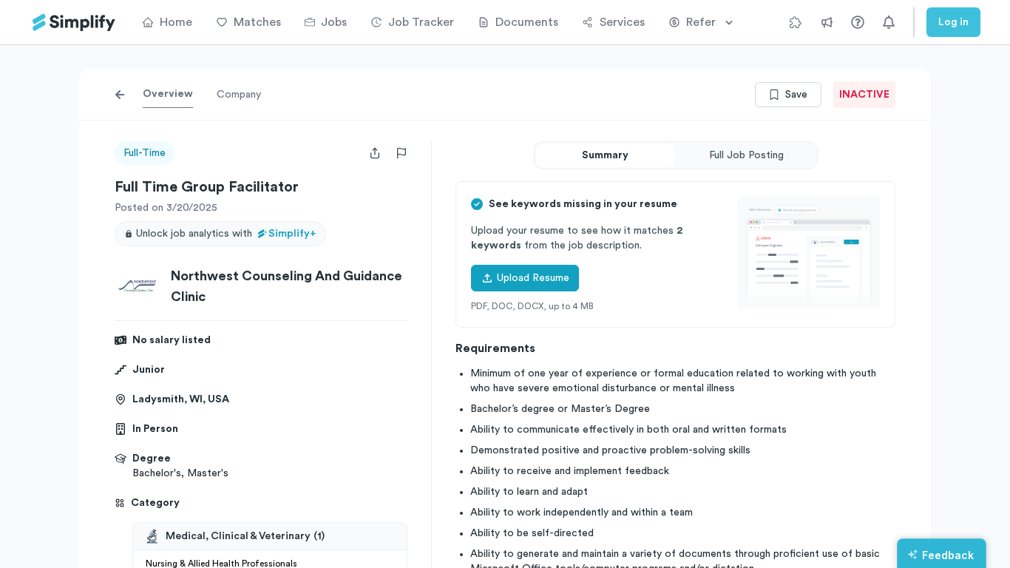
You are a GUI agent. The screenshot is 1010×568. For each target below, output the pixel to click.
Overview (168, 94)
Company (239, 94)
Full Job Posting (746, 155)
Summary (605, 155)
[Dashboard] (74, 22)
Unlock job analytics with (226, 234)
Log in (953, 22)
